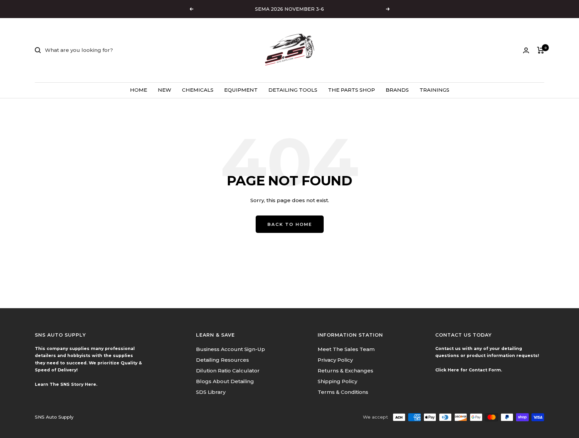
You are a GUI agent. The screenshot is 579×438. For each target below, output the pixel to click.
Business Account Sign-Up (230, 349)
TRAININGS (434, 90)
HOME (138, 90)
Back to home (289, 224)
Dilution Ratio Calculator (228, 370)
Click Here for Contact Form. (468, 369)
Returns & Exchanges (345, 370)
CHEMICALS (197, 90)
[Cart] (540, 50)
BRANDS (397, 90)
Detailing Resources (222, 360)
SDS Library (211, 392)
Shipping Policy (337, 381)
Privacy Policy (335, 360)
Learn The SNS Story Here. (66, 384)
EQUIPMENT (241, 90)
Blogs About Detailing (225, 381)
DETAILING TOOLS (292, 90)
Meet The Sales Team (346, 349)
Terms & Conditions (343, 392)
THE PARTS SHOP (351, 90)
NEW (164, 90)
